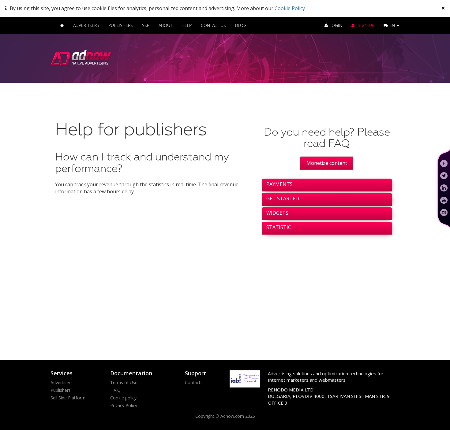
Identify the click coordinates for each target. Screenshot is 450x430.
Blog (240, 25)
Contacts (194, 382)
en (392, 25)
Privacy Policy (123, 405)
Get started (282, 198)
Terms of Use (123, 382)
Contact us (213, 25)
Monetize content (326, 163)
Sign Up (366, 25)
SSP (145, 25)
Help (187, 25)
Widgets (277, 212)
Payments (279, 184)
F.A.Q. (116, 390)
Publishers (120, 25)
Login (335, 25)
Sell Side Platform (68, 398)
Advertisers (86, 25)
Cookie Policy (290, 8)
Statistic (278, 227)
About (165, 25)
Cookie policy (123, 398)
